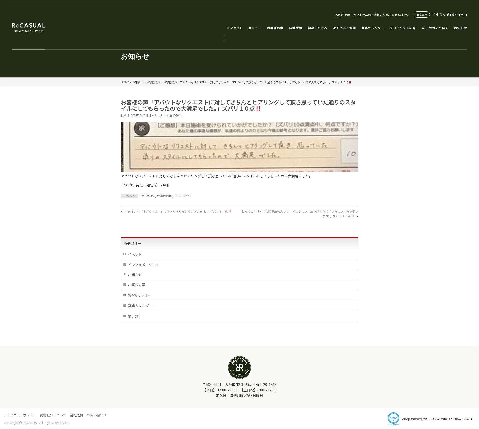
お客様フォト (138, 295)
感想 (187, 196)
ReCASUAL (148, 196)
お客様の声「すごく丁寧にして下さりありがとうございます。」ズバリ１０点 (174, 211)
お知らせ (460, 28)
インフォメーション (143, 264)
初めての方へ (317, 28)
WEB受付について (435, 28)
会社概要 (76, 415)
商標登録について (53, 415)
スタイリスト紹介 (403, 28)
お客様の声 (153, 82)
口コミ (178, 196)
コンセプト (235, 28)
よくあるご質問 (344, 28)
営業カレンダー (372, 28)
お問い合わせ (97, 415)
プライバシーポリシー (20, 415)
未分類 (133, 316)
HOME (125, 82)
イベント (135, 254)
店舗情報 (295, 28)
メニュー (254, 28)
